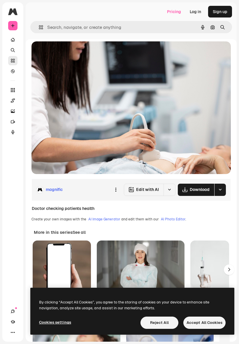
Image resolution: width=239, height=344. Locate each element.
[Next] (229, 270)
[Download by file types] (220, 190)
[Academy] (12, 322)
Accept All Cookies (204, 322)
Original (69, 52)
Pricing (174, 11)
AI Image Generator (104, 219)
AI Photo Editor (173, 219)
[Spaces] (12, 100)
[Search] (12, 50)
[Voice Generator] (12, 132)
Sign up (220, 11)
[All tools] (12, 90)
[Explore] (12, 71)
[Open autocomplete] (39, 27)
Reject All (159, 322)
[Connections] (12, 311)
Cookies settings (55, 322)
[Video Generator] (12, 121)
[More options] (116, 190)
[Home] (12, 39)
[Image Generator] (12, 111)
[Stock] (12, 60)
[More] (12, 332)
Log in (195, 11)
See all (79, 232)
